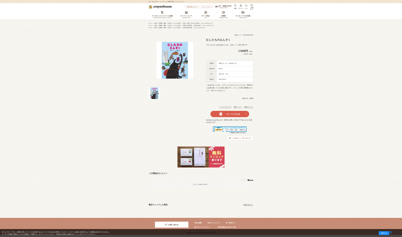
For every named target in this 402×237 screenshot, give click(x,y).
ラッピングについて (225, 107)
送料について (238, 107)
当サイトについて (214, 223)
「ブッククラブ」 (225, 6)
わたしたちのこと (207, 7)
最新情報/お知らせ (192, 7)
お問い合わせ (173, 225)
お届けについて (248, 107)
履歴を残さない (248, 205)
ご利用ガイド (232, 223)
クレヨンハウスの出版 (243, 16)
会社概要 (199, 223)
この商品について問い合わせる (241, 138)
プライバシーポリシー (203, 227)
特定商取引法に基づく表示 (228, 227)
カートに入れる (233, 114)
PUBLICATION (243, 17)
